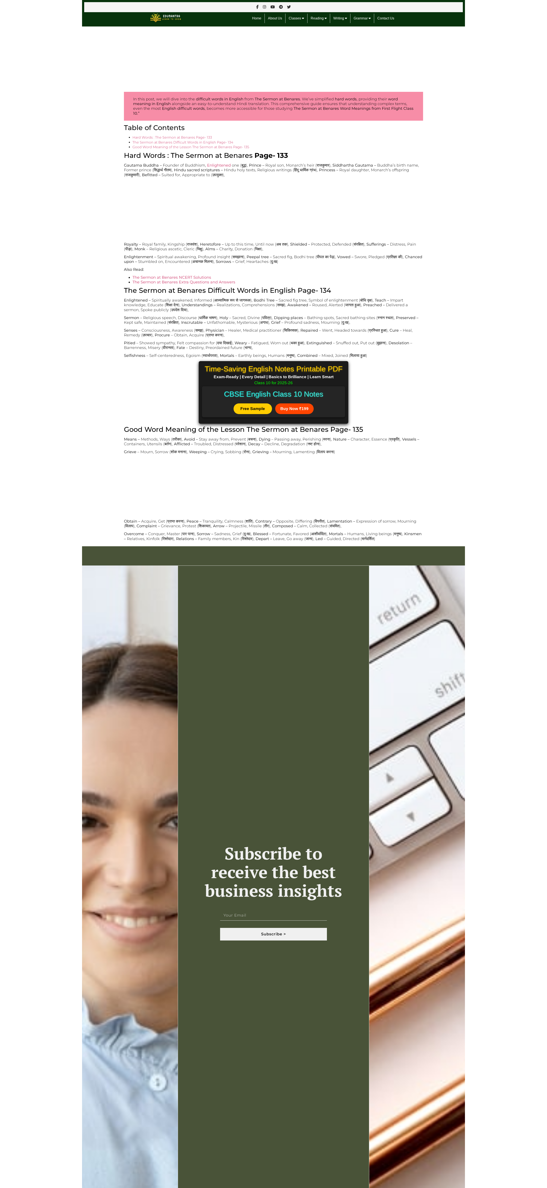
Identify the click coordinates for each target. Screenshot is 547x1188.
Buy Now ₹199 (294, 408)
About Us (275, 18)
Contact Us (385, 18)
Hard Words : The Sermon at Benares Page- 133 (172, 137)
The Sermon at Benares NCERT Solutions (171, 277)
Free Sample (252, 408)
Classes (295, 18)
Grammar (361, 18)
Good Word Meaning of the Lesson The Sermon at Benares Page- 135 (190, 147)
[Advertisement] (210, 58)
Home (256, 18)
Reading (318, 18)
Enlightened (219, 165)
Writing (339, 18)
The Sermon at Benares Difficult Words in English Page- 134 (182, 142)
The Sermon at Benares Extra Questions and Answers (183, 282)
